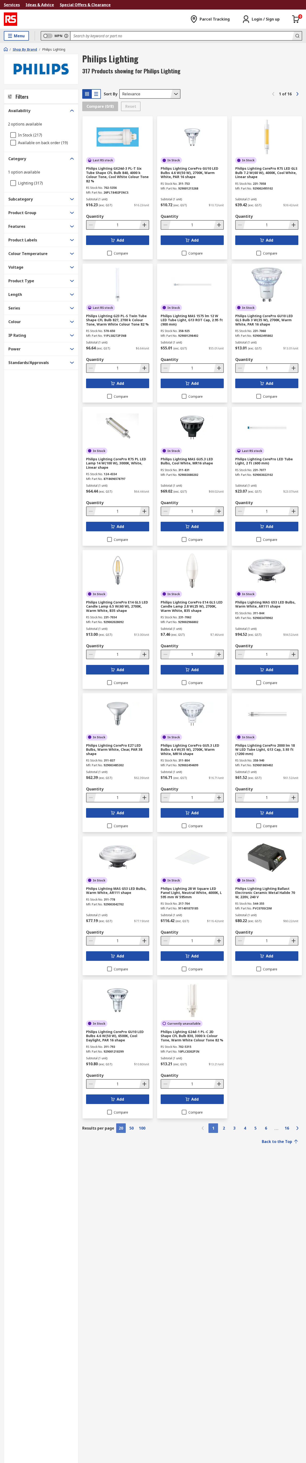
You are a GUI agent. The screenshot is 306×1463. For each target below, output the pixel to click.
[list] (96, 94)
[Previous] (273, 94)
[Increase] (144, 225)
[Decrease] (91, 225)
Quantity (95, 216)
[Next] (297, 94)
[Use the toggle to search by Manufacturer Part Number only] (66, 36)
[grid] (87, 94)
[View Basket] (296, 19)
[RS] (10, 19)
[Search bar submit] (297, 36)
